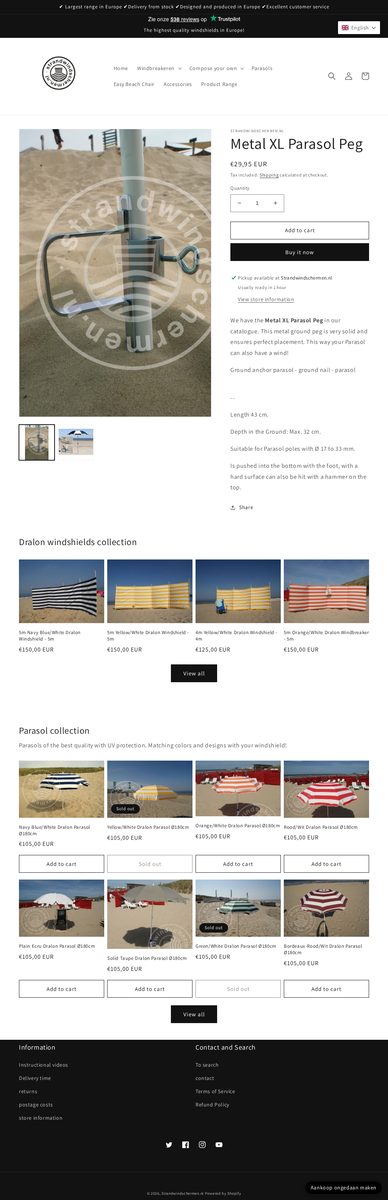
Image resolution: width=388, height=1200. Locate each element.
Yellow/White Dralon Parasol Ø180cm (148, 827)
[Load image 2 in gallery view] (76, 442)
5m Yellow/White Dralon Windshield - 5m (148, 636)
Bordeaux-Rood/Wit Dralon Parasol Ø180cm (323, 949)
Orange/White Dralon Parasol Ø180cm (238, 826)
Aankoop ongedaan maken (344, 1187)
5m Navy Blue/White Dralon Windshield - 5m (50, 636)
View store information (266, 299)
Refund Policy (212, 1104)
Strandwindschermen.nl (182, 1193)
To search (207, 1064)
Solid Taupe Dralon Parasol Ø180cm (147, 958)
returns (28, 1091)
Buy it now (299, 252)
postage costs (36, 1104)
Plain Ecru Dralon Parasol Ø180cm (57, 946)
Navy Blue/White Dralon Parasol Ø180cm (54, 830)
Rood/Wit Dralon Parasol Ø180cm (321, 827)
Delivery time (35, 1078)
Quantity (239, 188)
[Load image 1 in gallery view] (37, 442)
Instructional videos (43, 1064)
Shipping (269, 175)
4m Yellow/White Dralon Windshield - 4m (236, 636)
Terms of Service (215, 1091)
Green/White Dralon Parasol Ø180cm (236, 946)
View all (194, 673)
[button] (159, 68)
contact (205, 1078)
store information (41, 1117)
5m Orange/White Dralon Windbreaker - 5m (326, 636)
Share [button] (246, 507)
